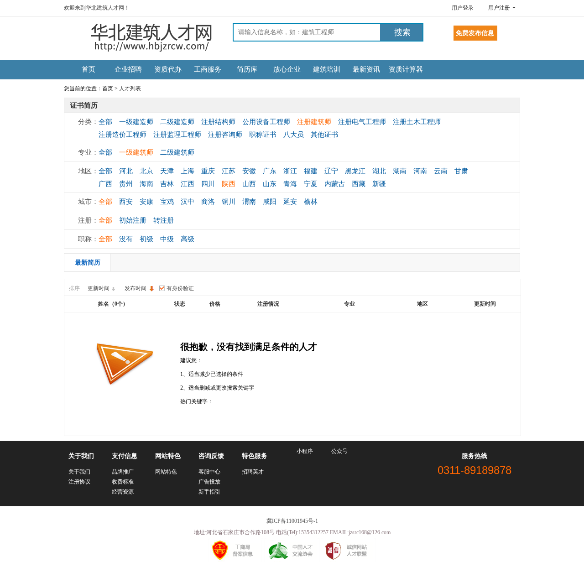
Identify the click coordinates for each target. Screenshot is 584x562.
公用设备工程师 (266, 121)
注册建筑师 (314, 121)
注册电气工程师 (362, 121)
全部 (105, 121)
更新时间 (99, 288)
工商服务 (207, 69)
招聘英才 (253, 471)
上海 (187, 171)
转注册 (163, 220)
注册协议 (79, 482)
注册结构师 (218, 121)
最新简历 (87, 262)
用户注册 (499, 8)
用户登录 (463, 8)
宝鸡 (167, 201)
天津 (167, 171)
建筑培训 (326, 69)
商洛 (208, 201)
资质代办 (168, 69)
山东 (269, 183)
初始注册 (132, 220)
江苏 (228, 171)
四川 (208, 183)
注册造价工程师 (122, 134)
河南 (420, 171)
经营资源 (123, 492)
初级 (146, 239)
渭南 (249, 201)
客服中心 (209, 471)
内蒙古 (334, 183)
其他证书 (324, 134)
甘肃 (461, 171)
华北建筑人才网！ (108, 8)
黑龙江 (355, 171)
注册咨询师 (225, 134)
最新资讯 (366, 69)
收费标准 (123, 482)
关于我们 (79, 471)
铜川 (228, 201)
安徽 (249, 171)
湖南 (400, 171)
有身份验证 (180, 288)
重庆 (208, 171)
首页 (88, 69)
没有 (126, 239)
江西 (187, 183)
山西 (249, 183)
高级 (187, 239)
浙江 (290, 171)
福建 (311, 171)
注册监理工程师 (177, 134)
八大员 (293, 134)
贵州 (126, 183)
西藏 (358, 183)
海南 (146, 183)
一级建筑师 (136, 152)
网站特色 (166, 471)
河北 (126, 171)
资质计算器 (406, 69)
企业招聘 (128, 69)
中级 (167, 239)
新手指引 (209, 492)
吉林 (167, 183)
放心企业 (287, 69)
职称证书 (262, 134)
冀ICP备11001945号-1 (292, 521)
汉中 (187, 201)
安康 (146, 201)
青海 (290, 183)
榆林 (311, 201)
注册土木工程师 (417, 121)
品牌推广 (123, 471)
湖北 (379, 171)
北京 (146, 171)
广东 (269, 171)
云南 (441, 171)
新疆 (379, 183)
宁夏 (311, 183)
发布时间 (135, 288)
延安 (290, 201)
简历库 (247, 69)
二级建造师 (177, 121)
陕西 (228, 183)
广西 (105, 183)
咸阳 (269, 201)
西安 (126, 201)
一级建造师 (136, 121)
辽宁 (331, 171)
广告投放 (209, 482)
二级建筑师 (177, 152)
